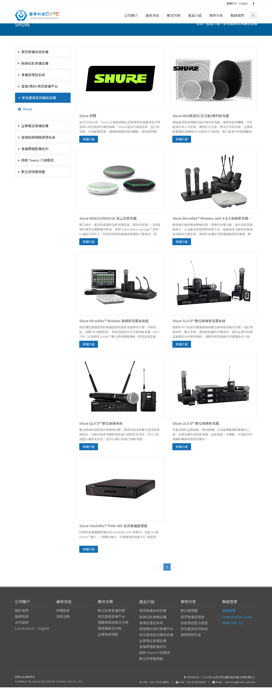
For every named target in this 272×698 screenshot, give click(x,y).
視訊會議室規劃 (192, 616)
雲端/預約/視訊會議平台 (39, 86)
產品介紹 (195, 15)
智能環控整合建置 (194, 622)
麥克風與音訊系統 (194, 628)
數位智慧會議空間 (111, 610)
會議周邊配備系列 (34, 148)
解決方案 (173, 15)
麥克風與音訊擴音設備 (39, 97)
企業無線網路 (108, 634)
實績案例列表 (191, 634)
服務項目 (21, 616)
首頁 (199, 23)
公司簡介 (131, 15)
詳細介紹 (89, 139)
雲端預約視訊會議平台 (156, 628)
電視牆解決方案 (110, 628)
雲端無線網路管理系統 (38, 137)
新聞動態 (63, 610)
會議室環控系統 (33, 74)
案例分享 (216, 15)
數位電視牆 (189, 610)
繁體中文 (232, 3)
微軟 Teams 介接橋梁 (37, 160)
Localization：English (32, 628)
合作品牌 (21, 622)
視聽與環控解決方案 (113, 622)
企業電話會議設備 (34, 125)
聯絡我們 (237, 15)
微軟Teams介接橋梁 (154, 652)
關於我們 (21, 610)
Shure (27, 108)
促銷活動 (63, 616)
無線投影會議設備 (34, 63)
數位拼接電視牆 (33, 171)
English (243, 3)
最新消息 (152, 15)
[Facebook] (253, 3)
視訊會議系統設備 (34, 51)
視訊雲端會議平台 (111, 616)
